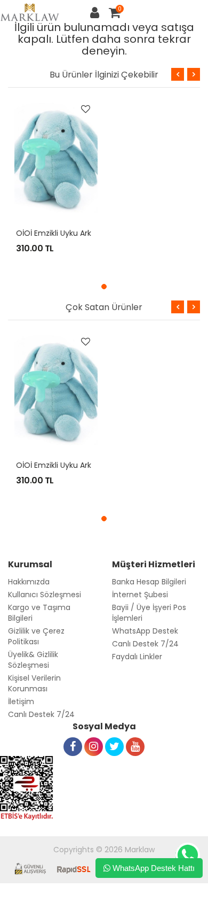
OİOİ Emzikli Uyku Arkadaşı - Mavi (76, 233)
